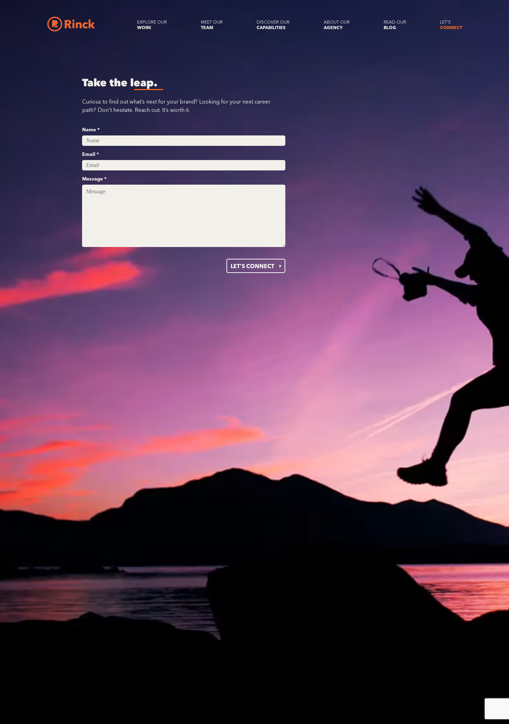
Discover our (273, 24)
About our (337, 24)
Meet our (212, 24)
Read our (395, 24)
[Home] (71, 24)
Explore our (152, 24)
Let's (451, 24)
